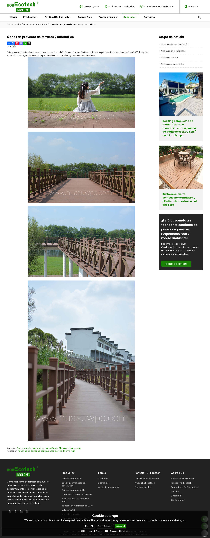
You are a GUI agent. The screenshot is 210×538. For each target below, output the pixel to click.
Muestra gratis (91, 6)
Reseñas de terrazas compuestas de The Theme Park (46, 451)
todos (18, 24)
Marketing (125, 531)
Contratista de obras (108, 487)
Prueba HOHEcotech (145, 482)
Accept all (120, 526)
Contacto (149, 17)
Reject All (89, 526)
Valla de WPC (68, 510)
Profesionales (107, 17)
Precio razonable (143, 487)
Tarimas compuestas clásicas (77, 494)
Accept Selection (105, 526)
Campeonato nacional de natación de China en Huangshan (49, 448)
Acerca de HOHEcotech (183, 478)
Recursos (129, 17)
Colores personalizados (121, 6)
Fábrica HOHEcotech (181, 482)
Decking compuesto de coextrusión (73, 484)
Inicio (10, 24)
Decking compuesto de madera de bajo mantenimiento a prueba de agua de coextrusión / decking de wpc (179, 128)
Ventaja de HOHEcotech (147, 478)
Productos (29, 17)
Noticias (175, 491)
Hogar (13, 17)
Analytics (100, 531)
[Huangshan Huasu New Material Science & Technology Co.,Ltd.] (22, 7)
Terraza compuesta (72, 478)
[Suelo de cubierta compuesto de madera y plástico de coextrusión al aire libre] (181, 167)
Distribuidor (103, 482)
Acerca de (84, 17)
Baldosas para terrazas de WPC (77, 505)
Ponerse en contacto (176, 263)
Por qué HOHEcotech (56, 17)
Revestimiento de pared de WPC (75, 500)
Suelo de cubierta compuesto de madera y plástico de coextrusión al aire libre (179, 199)
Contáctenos (177, 500)
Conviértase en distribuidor (158, 6)
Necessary (87, 531)
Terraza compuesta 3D (73, 490)
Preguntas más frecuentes (184, 487)
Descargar (176, 495)
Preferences (112, 531)
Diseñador (103, 478)
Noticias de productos (34, 24)
